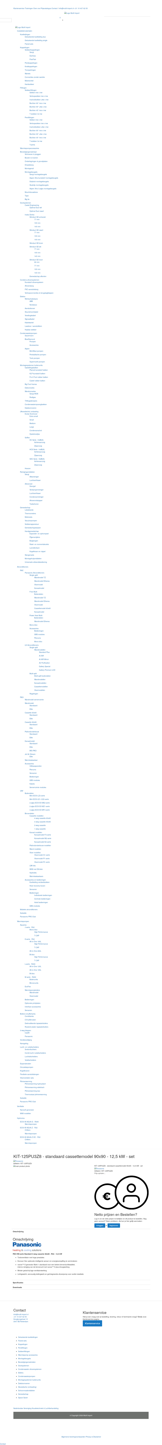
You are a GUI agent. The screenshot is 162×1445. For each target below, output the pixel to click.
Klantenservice (18, 8)
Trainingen (29, 8)
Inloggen (99, 1225)
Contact (54, 8)
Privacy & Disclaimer (93, 1437)
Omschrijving (18, 1231)
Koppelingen (23, 1344)
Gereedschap (23, 1394)
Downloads (17, 1287)
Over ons (36, 8)
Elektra (20, 1372)
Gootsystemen (23, 1365)
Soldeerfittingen (24, 1351)
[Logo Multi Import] (75, 13)
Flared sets (22, 1340)
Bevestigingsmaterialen (27, 1362)
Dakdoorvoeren (24, 1383)
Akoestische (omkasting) (27, 1387)
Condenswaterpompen (26, 1376)
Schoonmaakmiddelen (26, 1390)
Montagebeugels (24, 1358)
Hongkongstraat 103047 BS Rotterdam (20, 1320)
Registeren (113, 1225)
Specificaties (18, 1282)
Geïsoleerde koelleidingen (28, 1337)
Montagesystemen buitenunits (29, 1380)
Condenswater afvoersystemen (30, 1369)
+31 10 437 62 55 (81, 8)
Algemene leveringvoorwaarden (73, 1437)
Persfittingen (23, 1348)
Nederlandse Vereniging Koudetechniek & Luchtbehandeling (35, 1408)
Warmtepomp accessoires (28, 1355)
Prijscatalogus (46, 8)
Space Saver (23, 1397)
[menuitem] (81, 30)
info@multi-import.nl (66, 8)
